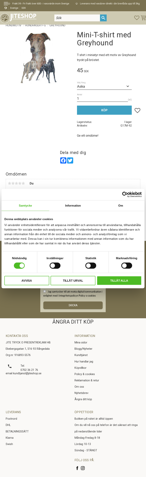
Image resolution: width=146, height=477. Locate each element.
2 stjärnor (13, 183)
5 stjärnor (23, 183)
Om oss (79, 386)
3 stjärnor (16, 183)
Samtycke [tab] (25, 205)
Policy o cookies (87, 296)
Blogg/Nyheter (83, 348)
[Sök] (103, 17)
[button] (7, 4)
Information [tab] (73, 205)
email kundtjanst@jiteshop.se (23, 373)
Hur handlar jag (84, 361)
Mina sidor (81, 342)
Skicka (73, 305)
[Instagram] (83, 468)
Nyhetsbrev (81, 393)
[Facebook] (77, 468)
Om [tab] (120, 205)
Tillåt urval (73, 280)
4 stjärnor (19, 183)
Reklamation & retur (87, 380)
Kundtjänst (81, 355)
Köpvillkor (80, 368)
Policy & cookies (85, 374)
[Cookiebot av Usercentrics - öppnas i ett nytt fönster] (125, 194)
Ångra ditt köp (83, 399)
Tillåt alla (119, 280)
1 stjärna (9, 183)
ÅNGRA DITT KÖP (73, 322)
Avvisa (26, 280)
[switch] (55, 265)
